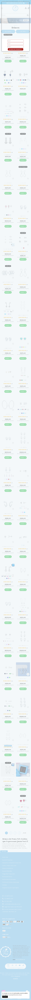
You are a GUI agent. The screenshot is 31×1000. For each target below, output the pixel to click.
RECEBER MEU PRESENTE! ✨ (15, 49)
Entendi (5, 996)
